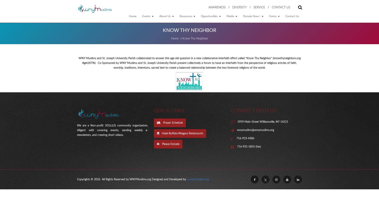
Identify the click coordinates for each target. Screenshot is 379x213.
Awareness (217, 7)
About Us (165, 16)
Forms (273, 16)
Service (259, 7)
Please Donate (170, 144)
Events (146, 16)
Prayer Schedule (172, 122)
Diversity (239, 7)
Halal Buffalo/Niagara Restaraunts (182, 133)
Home (132, 16)
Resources (186, 16)
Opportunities (210, 16)
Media (231, 16)
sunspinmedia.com (198, 179)
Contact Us (281, 7)
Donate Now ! (252, 16)
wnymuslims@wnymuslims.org (255, 130)
